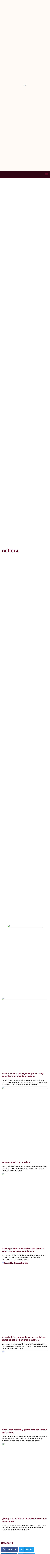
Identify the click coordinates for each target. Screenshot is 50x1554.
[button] (46, 174)
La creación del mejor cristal (16, 1162)
